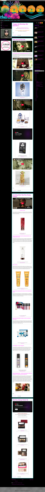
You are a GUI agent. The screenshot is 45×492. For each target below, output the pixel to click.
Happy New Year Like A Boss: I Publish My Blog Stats (41, 36)
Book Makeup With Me (6, 20)
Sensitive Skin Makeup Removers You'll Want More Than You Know (41, 59)
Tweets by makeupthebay (37, 64)
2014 (36, 98)
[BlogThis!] (18, 35)
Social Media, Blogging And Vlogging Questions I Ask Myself (41, 41)
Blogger (30, 490)
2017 (36, 78)
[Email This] (17, 35)
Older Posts (31, 479)
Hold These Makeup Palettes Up (20, 400)
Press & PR (12, 20)
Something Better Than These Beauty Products (39, 85)
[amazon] (42, 23)
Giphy (22, 391)
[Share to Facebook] (19, 35)
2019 (36, 76)
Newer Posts (14, 479)
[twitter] (36, 23)
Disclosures (18, 20)
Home (2, 20)
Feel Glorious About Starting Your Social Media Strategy (41, 51)
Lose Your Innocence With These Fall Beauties (40, 55)
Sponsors (15, 20)
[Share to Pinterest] (20, 35)
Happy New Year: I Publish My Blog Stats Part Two (40, 32)
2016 (36, 79)
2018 (36, 77)
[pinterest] (40, 23)
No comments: (15, 35)
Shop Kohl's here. (22, 343)
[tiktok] (38, 23)
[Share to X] (19, 35)
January (37, 97)
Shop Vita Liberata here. (22, 262)
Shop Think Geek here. (22, 97)
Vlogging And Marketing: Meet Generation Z (39, 82)
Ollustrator (24, 490)
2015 (36, 80)
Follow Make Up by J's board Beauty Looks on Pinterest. (18, 484)
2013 (36, 99)
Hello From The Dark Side (19, 39)
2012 (36, 100)
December (37, 81)
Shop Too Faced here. (22, 459)
